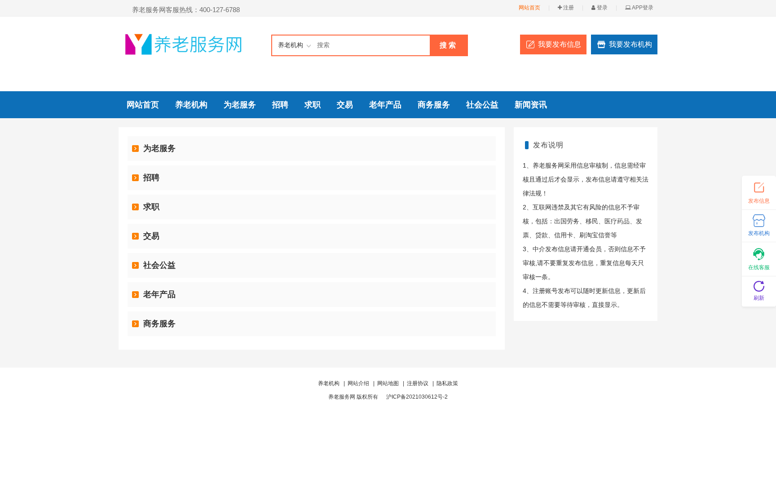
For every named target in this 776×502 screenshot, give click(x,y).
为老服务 (240, 104)
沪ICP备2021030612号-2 (417, 397)
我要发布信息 (559, 44)
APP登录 (642, 7)
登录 (601, 7)
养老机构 (191, 104)
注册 (568, 7)
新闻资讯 (531, 104)
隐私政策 (447, 383)
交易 (345, 104)
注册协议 (417, 383)
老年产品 (385, 104)
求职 (312, 104)
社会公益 (482, 104)
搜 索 (448, 45)
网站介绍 (358, 383)
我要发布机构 (630, 44)
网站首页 (529, 7)
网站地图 (388, 383)
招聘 (280, 104)
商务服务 (434, 104)
